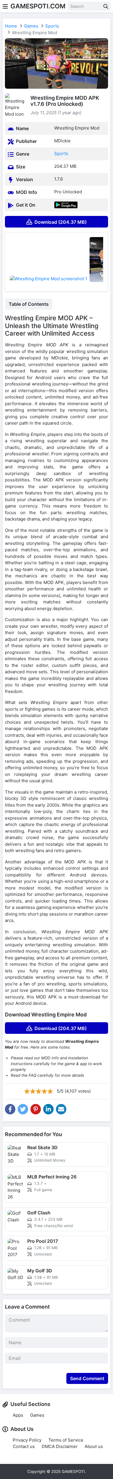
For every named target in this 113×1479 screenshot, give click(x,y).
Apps (18, 1415)
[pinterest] (35, 1109)
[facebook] (10, 1109)
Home (11, 26)
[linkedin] (48, 1109)
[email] (61, 1109)
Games (31, 26)
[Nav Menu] (5, 6)
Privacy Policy (27, 1440)
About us (94, 1446)
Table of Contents (29, 304)
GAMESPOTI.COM (37, 6)
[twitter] (23, 1109)
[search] (106, 6)
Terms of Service (65, 1440)
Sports (52, 26)
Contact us (24, 1446)
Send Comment (87, 1378)
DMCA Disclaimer (60, 1446)
